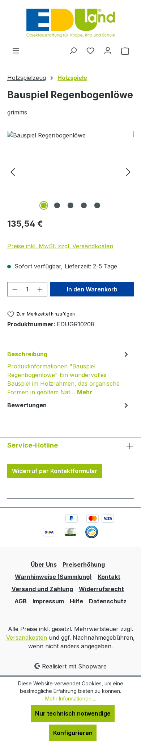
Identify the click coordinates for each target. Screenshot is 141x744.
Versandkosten (26, 637)
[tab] (68, 372)
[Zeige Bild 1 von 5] (44, 205)
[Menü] (16, 50)
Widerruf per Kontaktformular (54, 471)
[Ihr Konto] (107, 50)
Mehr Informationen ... (70, 698)
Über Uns (44, 564)
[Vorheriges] (12, 171)
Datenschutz (108, 601)
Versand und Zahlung (42, 589)
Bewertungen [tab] (27, 405)
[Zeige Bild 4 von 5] (84, 205)
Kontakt (109, 576)
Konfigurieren (73, 732)
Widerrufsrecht (101, 589)
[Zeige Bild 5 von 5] (97, 205)
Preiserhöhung (84, 564)
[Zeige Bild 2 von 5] (57, 205)
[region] (70, 171)
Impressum (48, 601)
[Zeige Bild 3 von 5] (70, 205)
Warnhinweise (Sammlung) (53, 576)
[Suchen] (73, 50)
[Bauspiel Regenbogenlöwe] (70, 171)
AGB (20, 601)
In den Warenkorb (92, 289)
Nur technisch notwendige (73, 713)
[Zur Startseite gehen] (70, 23)
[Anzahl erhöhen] (40, 289)
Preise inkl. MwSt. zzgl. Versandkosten (60, 246)
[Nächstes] (128, 171)
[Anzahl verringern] (14, 289)
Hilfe (76, 601)
